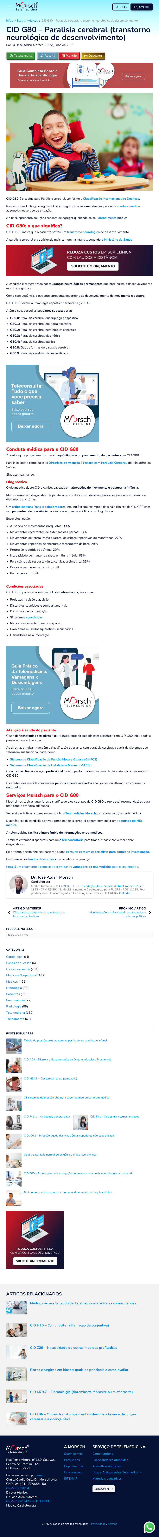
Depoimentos (73, 1466)
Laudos (121, 7)
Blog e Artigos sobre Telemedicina (116, 1472)
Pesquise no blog (19, 929)
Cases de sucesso (18, 963)
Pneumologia (15, 1000)
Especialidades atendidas (110, 1460)
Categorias (15, 950)
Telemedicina (15, 1013)
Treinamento (15, 1019)
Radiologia (13, 1006)
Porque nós (72, 1460)
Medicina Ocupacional (21, 975)
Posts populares (19, 1033)
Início (9, 21)
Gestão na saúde (18, 969)
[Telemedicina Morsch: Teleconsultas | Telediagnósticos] (27, 7)
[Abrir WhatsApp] (149, 1527)
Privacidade (98, 1524)
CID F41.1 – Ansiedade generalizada (47, 1116)
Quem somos (73, 1454)
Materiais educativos (107, 1478)
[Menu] (10, 7)
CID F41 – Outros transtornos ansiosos (114, 1116)
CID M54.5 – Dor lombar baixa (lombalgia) (50, 1078)
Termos (112, 1524)
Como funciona (102, 1454)
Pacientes (13, 994)
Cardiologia (14, 957)
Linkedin (124, 893)
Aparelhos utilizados (107, 1466)
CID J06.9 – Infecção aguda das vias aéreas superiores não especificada (69, 1135)
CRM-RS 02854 (17, 1488)
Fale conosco (73, 1472)
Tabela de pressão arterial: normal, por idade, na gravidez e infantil (65, 1040)
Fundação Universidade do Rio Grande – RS (110, 886)
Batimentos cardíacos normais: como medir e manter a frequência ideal (68, 1192)
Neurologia (14, 988)
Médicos (32, 21)
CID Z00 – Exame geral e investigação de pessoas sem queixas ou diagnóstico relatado (78, 1173)
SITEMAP (70, 1478)
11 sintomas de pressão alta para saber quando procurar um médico (66, 1097)
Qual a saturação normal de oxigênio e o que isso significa (60, 1154)
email (40, 1475)
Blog (20, 21)
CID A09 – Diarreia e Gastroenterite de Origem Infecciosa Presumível (67, 1059)
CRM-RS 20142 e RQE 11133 (27, 1501)
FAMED (64, 886)
